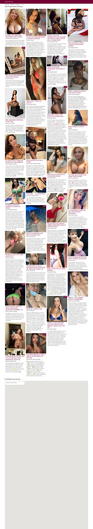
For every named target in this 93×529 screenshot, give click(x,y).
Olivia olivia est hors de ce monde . (34, 161)
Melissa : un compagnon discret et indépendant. (76, 298)
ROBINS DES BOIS (9, 1)
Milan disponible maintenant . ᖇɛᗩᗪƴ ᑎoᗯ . (15, 120)
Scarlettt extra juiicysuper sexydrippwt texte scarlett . (14, 36)
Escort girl (7, 4)
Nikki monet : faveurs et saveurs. (33, 101)
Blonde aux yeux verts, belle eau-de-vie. (14, 255)
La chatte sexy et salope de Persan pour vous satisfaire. (14, 161)
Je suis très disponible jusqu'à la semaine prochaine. (35, 37)
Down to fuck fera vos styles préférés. (56, 269)
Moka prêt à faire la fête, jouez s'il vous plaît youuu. (55, 115)
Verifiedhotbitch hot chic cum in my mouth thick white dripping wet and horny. (15, 358)
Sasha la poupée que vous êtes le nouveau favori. (34, 234)
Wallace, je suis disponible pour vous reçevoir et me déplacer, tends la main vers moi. (56, 325)
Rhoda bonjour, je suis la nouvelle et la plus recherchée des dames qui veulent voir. (35, 267)
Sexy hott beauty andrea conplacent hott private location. (76, 44)
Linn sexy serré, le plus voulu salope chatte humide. (77, 175)
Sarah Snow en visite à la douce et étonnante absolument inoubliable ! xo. (14, 308)
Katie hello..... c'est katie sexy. (35, 194)
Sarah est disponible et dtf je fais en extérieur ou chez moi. (77, 257)
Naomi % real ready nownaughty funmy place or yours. (56, 68)
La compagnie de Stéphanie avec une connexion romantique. (77, 211)
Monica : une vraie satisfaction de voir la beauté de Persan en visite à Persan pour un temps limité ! (56, 37)
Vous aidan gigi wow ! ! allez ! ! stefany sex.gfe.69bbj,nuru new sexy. (36, 356)
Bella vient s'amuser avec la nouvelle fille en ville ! (56, 175)
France (12, 4)
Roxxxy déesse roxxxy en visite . (76, 127)
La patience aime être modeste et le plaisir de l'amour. (13, 206)
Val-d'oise (17, 4)
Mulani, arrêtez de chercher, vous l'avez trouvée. (77, 92)
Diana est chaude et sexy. (34, 309)
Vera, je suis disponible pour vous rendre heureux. (14, 76)
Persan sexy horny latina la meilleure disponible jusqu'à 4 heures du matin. (56, 225)
